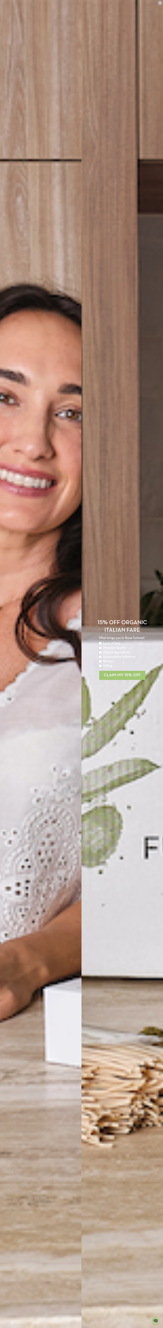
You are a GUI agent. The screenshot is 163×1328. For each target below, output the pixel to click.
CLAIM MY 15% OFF (122, 675)
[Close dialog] (160, 2)
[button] (155, 1320)
